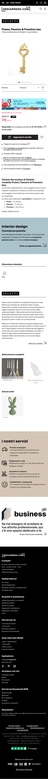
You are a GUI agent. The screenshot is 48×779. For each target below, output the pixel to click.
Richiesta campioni (8, 629)
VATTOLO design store (10, 572)
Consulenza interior (9, 623)
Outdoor (5, 700)
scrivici (32, 161)
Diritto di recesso (8, 605)
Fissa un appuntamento (30, 246)
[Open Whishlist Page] (41, 3)
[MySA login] (37, 3)
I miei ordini (6, 644)
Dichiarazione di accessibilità (30, 729)
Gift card (5, 682)
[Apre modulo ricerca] (41, 9)
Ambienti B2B (7, 693)
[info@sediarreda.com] (7, 3)
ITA (3, 3)
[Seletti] (24, 21)
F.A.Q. (4, 613)
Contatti (6, 561)
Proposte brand (7, 590)
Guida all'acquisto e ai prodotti (13, 600)
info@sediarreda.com (29, 736)
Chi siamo (5, 582)
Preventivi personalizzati (10, 631)
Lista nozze (6, 626)
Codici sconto (7, 647)
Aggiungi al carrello (22, 137)
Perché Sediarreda (8, 585)
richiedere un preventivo (16, 148)
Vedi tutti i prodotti (36, 343)
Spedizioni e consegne (10, 611)
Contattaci (26, 168)
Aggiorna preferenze (15, 728)
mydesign (9, 659)
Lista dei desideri (8, 649)
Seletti (29, 157)
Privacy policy (14, 725)
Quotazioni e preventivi (10, 703)
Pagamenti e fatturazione (11, 608)
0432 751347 (15, 3)
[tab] (17, 82)
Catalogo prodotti (8, 675)
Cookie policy (32, 725)
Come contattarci (8, 570)
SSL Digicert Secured (24, 769)
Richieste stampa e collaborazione (14, 587)
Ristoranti (5, 695)
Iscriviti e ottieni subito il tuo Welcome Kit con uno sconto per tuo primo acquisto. (24, 714)
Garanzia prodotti (8, 603)
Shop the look (7, 662)
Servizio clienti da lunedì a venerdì (14, 564)
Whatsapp (38, 164)
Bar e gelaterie (7, 698)
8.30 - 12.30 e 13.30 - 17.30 (11, 567)
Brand (4, 677)
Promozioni (6, 680)
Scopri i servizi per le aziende (31, 534)
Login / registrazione (9, 641)
